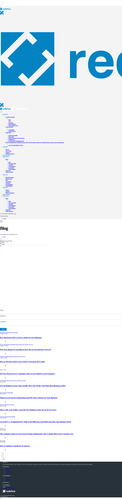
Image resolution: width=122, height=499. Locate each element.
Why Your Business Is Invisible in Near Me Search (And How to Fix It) (25, 349)
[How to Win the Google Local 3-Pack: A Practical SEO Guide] (12, 356)
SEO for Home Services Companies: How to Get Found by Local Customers (27, 374)
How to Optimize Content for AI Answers (15, 446)
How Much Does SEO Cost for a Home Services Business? (21, 337)
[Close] (1, 111)
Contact (4, 218)
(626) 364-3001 (9, 487)
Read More (2, 342)
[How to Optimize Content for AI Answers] (2, 440)
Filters (3, 244)
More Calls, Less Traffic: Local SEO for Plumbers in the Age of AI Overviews (28, 410)
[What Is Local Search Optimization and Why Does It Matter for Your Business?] (6, 392)
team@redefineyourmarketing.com (9, 488)
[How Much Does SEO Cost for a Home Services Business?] (9, 332)
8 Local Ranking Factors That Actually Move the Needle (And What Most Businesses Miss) (33, 386)
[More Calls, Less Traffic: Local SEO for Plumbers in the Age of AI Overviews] (7, 404)
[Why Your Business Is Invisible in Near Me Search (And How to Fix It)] (16, 344)
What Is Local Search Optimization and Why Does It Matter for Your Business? (29, 398)
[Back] (1, 221)
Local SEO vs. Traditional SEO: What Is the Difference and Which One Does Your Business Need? (35, 422)
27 (3, 457)
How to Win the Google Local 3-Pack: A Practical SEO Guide (22, 361)
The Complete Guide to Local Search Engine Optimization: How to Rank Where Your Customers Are (37, 434)
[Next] (4, 459)
